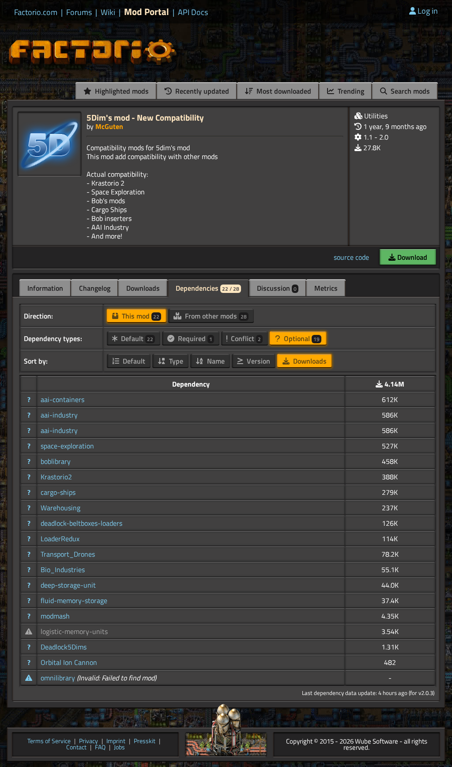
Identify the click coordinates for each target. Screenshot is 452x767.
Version (257, 361)
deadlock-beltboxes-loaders (81, 523)
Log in (428, 11)
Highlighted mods (121, 91)
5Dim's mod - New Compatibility (145, 117)
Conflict (245, 338)
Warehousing (60, 507)
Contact (76, 747)
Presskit (144, 741)
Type (175, 361)
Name (215, 361)
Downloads (143, 288)
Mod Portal (146, 11)
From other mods (215, 316)
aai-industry (59, 415)
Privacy (88, 741)
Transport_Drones (68, 554)
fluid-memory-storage (74, 600)
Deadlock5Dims (64, 647)
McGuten (109, 126)
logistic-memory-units (74, 631)
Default (136, 338)
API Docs (193, 12)
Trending (350, 91)
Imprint (115, 741)
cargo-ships (58, 492)
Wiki (108, 12)
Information (45, 288)
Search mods (409, 91)
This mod (139, 316)
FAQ (100, 747)
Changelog (94, 288)
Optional (301, 338)
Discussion (277, 288)
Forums (79, 12)
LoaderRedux (60, 538)
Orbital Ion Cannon (69, 662)
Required (194, 338)
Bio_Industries (63, 569)
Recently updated (201, 91)
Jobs (119, 747)
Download (411, 257)
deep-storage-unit (68, 585)
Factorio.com (35, 12)
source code (351, 257)
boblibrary (56, 461)
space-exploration (67, 445)
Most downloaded (283, 91)
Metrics (326, 288)
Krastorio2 (56, 476)
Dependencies (207, 288)
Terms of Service (49, 741)
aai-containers (62, 399)
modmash (55, 616)
